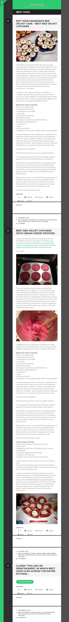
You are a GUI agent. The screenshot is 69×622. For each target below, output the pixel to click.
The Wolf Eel (36, 5)
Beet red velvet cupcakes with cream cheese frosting (35, 232)
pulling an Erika (46, 612)
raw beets (28, 555)
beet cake (21, 220)
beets (34, 220)
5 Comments (22, 558)
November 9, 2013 (23, 217)
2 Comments (22, 617)
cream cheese (41, 553)
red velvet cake (28, 221)
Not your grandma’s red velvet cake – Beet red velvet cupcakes (36, 24)
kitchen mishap (35, 612)
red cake (35, 555)
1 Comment (21, 223)
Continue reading (25, 582)
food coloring (49, 220)
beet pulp (28, 553)
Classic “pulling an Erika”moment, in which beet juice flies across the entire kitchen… (35, 569)
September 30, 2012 (24, 610)
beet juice (28, 220)
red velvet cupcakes (41, 221)
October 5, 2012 (23, 551)
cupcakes (40, 220)
